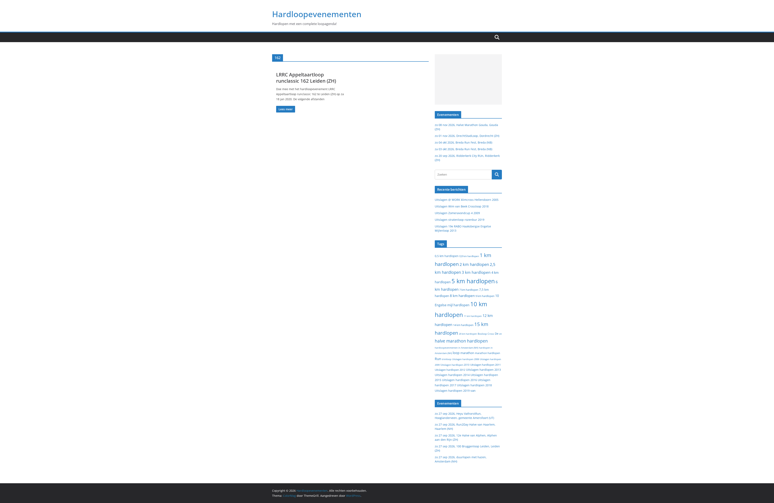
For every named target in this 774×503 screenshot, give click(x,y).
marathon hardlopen (487, 353)
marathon (467, 353)
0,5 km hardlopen (447, 256)
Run (438, 358)
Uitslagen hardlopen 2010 (454, 364)
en (500, 333)
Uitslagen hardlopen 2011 (485, 365)
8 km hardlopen (462, 295)
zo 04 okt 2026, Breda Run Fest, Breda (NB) (463, 142)
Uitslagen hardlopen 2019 (452, 391)
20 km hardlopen (468, 333)
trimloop (446, 359)
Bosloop (482, 333)
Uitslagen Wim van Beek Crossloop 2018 (462, 206)
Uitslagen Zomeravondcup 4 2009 (457, 213)
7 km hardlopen (468, 290)
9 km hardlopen (484, 296)
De (496, 333)
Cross (491, 333)
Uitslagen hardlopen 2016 (459, 380)
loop (456, 353)
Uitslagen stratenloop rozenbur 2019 (459, 220)
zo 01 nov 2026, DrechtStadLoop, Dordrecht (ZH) (467, 136)
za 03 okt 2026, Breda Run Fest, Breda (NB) (463, 149)
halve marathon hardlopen (461, 341)
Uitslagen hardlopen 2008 (465, 359)
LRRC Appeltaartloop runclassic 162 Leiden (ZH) (306, 77)
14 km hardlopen (463, 325)
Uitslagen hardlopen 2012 (450, 370)
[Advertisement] (468, 79)
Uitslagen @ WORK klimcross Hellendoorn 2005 (466, 200)
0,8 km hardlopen (469, 256)
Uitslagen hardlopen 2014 (452, 375)
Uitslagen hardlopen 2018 (474, 385)
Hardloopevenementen (316, 14)
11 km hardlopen (473, 316)
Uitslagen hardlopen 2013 (483, 370)
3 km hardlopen (476, 272)
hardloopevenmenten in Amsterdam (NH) (456, 347)
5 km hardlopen (473, 281)
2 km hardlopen (474, 264)
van (472, 390)
